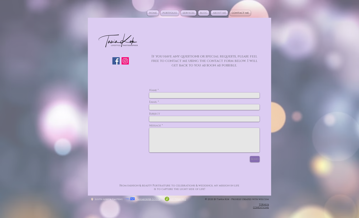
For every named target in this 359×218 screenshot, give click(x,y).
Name (153, 90)
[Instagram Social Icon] (125, 61)
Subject (154, 114)
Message (155, 125)
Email (153, 102)
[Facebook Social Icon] (116, 61)
